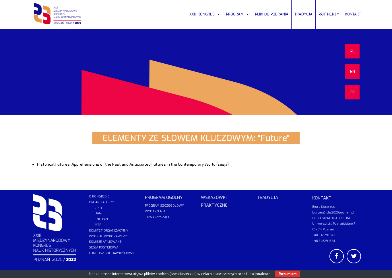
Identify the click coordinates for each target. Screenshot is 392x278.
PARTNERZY (329, 14)
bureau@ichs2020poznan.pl (333, 212)
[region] (196, 72)
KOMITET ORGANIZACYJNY (108, 230)
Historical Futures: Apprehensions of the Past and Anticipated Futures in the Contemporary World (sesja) (133, 164)
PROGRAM (235, 14)
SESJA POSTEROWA (103, 247)
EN (352, 71)
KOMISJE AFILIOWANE (105, 242)
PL (352, 51)
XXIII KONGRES (202, 14)
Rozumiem (287, 274)
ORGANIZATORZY (101, 202)
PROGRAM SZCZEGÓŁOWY (164, 205)
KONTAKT (353, 14)
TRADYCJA (303, 14)
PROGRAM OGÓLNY (164, 197)
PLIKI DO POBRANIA (271, 14)
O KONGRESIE (99, 196)
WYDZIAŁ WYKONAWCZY (108, 236)
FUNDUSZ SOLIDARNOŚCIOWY (111, 253)
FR (352, 92)
